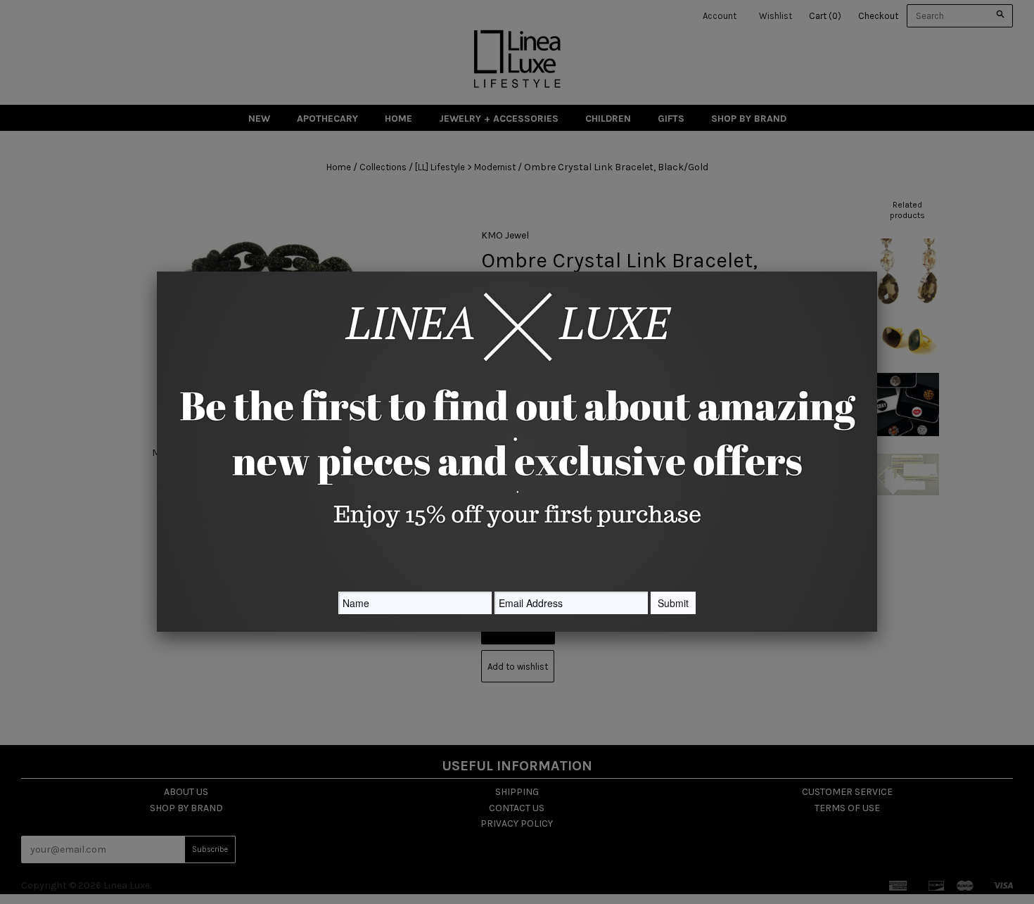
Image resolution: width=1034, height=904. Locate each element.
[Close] (877, 271)
